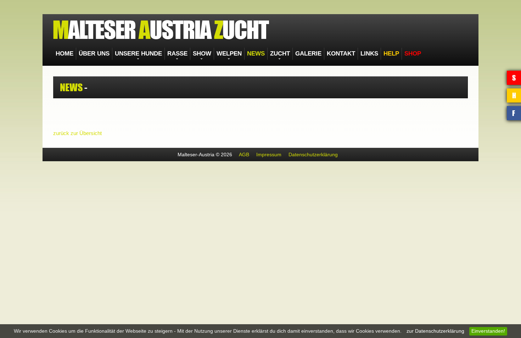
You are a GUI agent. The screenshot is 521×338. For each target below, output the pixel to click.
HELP (329, 54)
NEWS (218, 54)
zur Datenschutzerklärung (435, 331)
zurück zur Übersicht (77, 133)
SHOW (174, 54)
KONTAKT (288, 54)
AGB (244, 155)
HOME (62, 54)
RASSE (154, 54)
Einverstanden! (488, 331)
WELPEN (196, 54)
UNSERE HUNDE (122, 54)
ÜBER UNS (87, 54)
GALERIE (261, 54)
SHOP (347, 54)
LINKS (311, 54)
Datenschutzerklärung (313, 155)
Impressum (268, 155)
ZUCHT (238, 54)
